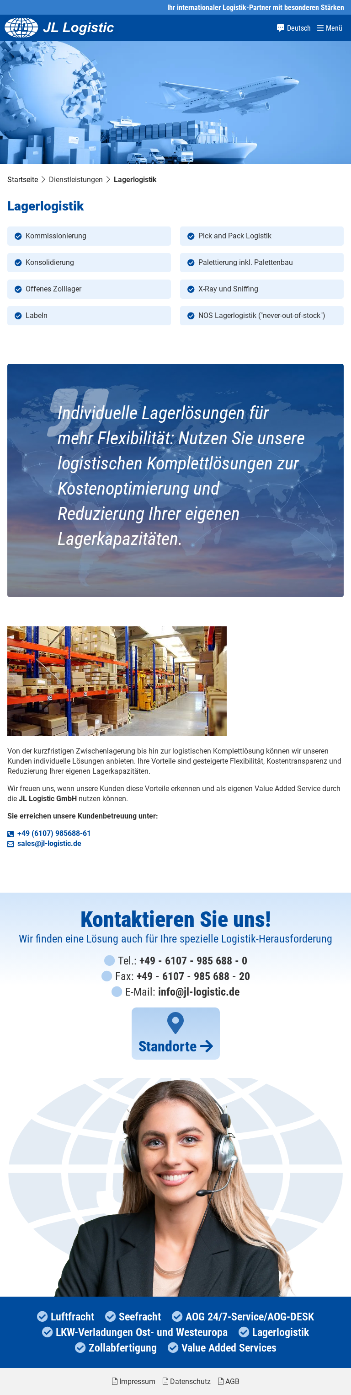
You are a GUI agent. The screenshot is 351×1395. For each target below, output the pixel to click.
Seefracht (140, 1316)
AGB (232, 1381)
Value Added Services (229, 1347)
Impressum (137, 1381)
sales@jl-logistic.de (49, 843)
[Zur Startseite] (59, 28)
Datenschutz (190, 1381)
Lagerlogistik (280, 1332)
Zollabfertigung (123, 1347)
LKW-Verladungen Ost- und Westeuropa (142, 1332)
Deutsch (299, 28)
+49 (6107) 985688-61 (54, 833)
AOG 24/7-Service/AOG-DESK (250, 1316)
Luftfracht (72, 1316)
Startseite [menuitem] (22, 179)
